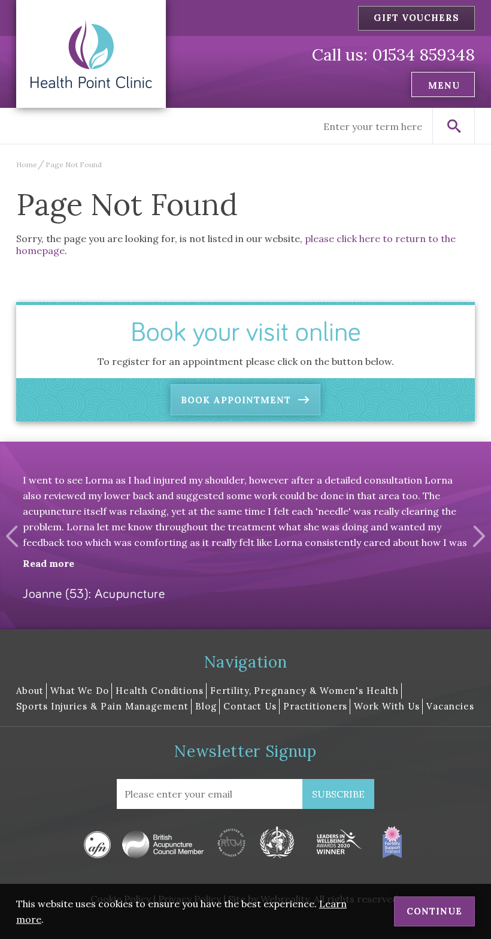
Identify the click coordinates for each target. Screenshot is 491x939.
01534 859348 (423, 54)
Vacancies (450, 706)
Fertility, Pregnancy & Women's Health (304, 690)
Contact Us (250, 706)
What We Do (79, 690)
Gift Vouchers (416, 17)
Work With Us (386, 706)
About (30, 690)
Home (26, 164)
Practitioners (315, 706)
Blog (206, 706)
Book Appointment (235, 400)
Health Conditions (160, 690)
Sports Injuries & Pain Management (102, 706)
